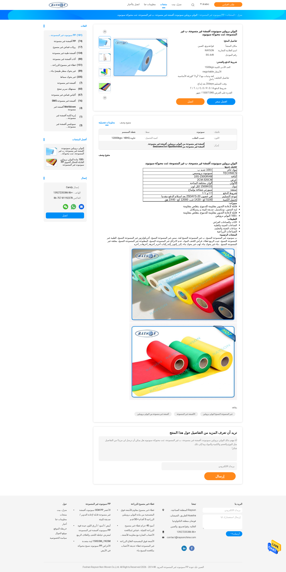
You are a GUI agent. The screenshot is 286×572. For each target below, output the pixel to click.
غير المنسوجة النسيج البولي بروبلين (218, 414)
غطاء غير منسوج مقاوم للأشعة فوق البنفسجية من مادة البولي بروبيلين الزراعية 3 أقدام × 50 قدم (137, 515)
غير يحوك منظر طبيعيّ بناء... (65, 71)
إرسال (219, 476)
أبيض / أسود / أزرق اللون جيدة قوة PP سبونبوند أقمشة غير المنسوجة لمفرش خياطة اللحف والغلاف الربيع (94, 530)
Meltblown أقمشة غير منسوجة (68, 108)
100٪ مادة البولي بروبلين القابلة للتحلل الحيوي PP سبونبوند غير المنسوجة (72, 162)
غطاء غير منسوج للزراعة (142, 504)
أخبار (64, 524)
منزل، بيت (62, 510)
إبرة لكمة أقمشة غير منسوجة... (69, 116)
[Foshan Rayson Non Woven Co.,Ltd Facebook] (191, 548)
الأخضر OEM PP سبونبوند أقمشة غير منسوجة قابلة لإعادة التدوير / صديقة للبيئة (95, 515)
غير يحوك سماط (71, 77)
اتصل (65, 215)
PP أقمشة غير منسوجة (68, 41)
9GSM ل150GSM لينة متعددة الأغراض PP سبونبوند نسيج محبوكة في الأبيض (94, 546)
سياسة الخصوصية (58, 538)
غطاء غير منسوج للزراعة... (66, 65)
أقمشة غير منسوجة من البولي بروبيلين (153, 414)
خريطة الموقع (60, 528)
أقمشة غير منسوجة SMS (67, 100)
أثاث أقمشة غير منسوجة (67, 59)
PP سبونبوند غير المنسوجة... (65, 35)
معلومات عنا (61, 519)
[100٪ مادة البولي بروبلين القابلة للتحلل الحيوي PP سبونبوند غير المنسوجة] (51, 162)
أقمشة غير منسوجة (69, 83)
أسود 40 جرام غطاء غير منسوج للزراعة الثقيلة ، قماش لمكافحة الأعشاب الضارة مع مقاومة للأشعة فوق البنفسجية (138, 530)
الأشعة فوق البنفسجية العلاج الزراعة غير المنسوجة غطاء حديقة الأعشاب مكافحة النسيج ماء (137, 546)
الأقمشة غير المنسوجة (186, 414)
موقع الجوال (61, 533)
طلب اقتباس (228, 4)
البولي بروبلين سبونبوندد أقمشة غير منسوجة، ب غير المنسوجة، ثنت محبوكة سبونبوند (71, 151)
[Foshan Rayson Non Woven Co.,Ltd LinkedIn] (184, 548)
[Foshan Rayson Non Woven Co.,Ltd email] (81, 206)
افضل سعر (221, 101)
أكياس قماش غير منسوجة (66, 94)
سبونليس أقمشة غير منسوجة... (69, 125)
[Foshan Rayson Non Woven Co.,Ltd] (58, 5)
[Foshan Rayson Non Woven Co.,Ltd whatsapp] (73, 206)
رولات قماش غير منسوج (67, 47)
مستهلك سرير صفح (69, 89)
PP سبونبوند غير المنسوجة (98, 504)
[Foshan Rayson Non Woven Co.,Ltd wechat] (65, 206)
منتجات (63, 514)
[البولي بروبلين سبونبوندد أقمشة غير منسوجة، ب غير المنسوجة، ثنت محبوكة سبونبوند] (51, 151)
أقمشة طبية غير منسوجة (67, 53)
